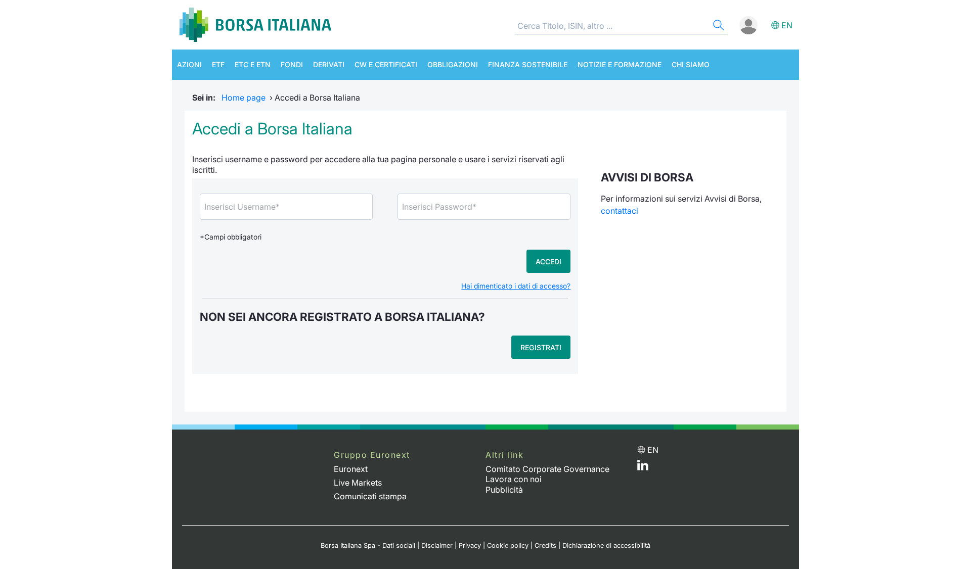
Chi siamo (691, 64)
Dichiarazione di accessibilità (606, 545)
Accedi (548, 261)
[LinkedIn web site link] (642, 467)
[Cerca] (718, 26)
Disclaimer (437, 545)
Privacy (470, 545)
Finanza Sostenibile (527, 64)
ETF (218, 64)
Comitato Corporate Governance (547, 469)
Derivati (328, 64)
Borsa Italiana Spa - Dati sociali (368, 545)
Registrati (540, 347)
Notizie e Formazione (619, 64)
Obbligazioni (452, 64)
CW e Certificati (386, 64)
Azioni (189, 64)
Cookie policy (507, 545)
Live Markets (358, 483)
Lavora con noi (514, 479)
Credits (545, 545)
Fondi (292, 64)
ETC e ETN (253, 64)
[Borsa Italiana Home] (255, 25)
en (786, 25)
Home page (244, 97)
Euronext (351, 469)
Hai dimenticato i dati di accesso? (515, 286)
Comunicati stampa (370, 496)
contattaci (619, 211)
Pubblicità (504, 490)
